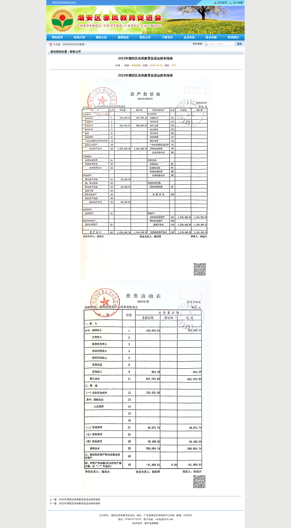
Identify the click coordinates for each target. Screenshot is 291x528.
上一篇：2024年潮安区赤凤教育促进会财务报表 (74, 499)
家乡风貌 (211, 37)
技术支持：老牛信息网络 (145, 523)
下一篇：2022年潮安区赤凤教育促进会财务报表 (74, 503)
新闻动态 (123, 37)
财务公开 (145, 37)
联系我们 (233, 37)
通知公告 (101, 37)
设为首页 (222, 2)
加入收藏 (238, 2)
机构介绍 (79, 37)
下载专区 (167, 37)
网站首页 (57, 37)
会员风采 (189, 37)
